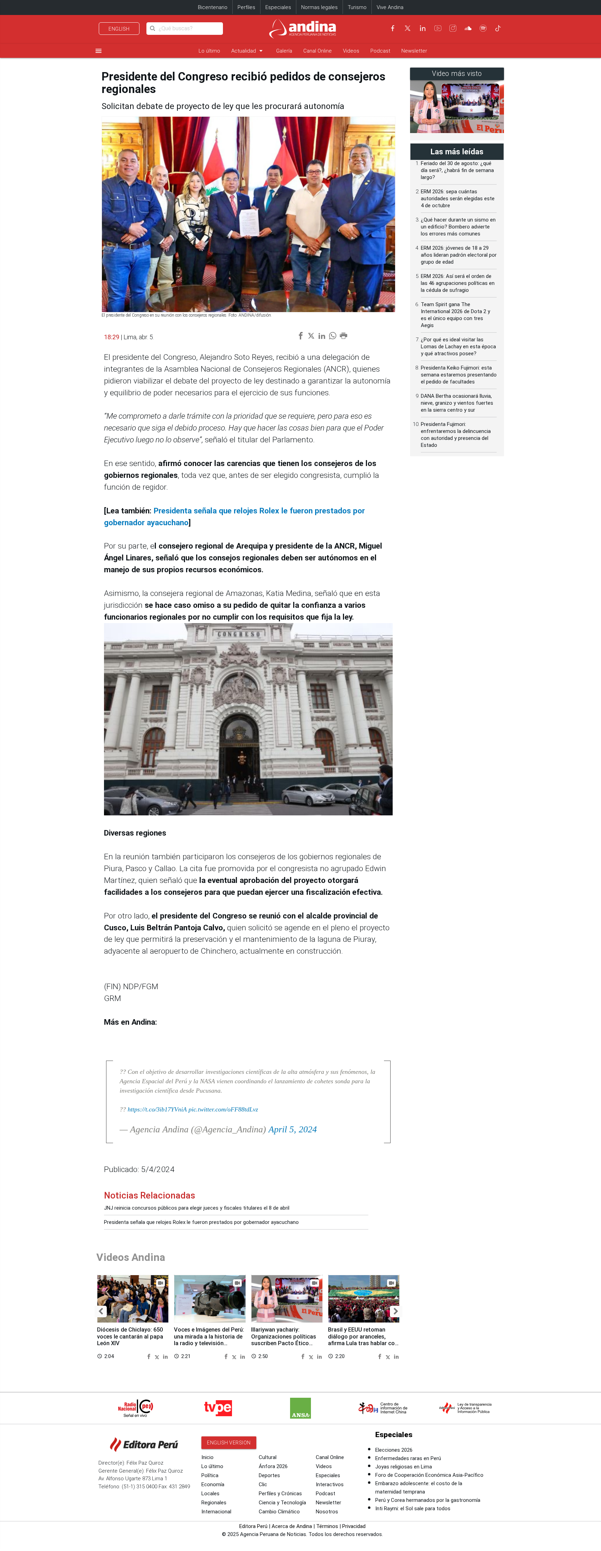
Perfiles (246, 7)
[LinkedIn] (423, 28)
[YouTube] (438, 28)
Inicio (207, 1457)
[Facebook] (393, 28)
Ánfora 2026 (273, 1466)
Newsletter (414, 51)
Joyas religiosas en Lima (403, 1467)
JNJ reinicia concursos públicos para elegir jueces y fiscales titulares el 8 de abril (196, 1208)
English (119, 29)
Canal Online (317, 51)
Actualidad (248, 51)
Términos (327, 1526)
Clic (263, 1484)
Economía (212, 1484)
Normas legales (319, 7)
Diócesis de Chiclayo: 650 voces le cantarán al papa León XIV (130, 1336)
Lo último (209, 51)
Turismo (357, 7)
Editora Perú (253, 1526)
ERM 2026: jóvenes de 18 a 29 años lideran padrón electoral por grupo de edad (459, 255)
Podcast (380, 51)
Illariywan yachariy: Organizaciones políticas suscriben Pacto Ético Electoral (283, 1340)
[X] (408, 28)
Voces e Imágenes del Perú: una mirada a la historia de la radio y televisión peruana (209, 1340)
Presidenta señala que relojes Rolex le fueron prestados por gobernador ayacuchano (201, 1222)
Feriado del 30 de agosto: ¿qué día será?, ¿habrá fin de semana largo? (457, 170)
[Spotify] (483, 28)
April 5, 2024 (293, 1129)
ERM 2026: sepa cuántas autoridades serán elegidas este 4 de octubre (458, 198)
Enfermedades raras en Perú (408, 1458)
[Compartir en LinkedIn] (165, 1356)
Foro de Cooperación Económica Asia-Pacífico (429, 1475)
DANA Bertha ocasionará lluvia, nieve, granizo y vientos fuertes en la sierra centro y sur (457, 403)
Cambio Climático (279, 1512)
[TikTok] (498, 28)
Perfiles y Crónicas (280, 1493)
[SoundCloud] (468, 28)
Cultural (268, 1457)
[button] (101, 1311)
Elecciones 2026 (393, 1450)
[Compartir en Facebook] (149, 1356)
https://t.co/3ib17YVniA (157, 1109)
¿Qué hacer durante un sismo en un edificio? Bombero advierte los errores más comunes (458, 227)
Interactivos (330, 1484)
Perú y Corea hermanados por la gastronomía (427, 1500)
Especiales (278, 7)
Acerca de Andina (292, 1526)
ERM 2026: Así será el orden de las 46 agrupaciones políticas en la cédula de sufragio (458, 283)
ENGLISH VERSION (229, 1442)
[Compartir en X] (158, 1356)
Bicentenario (212, 7)
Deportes (269, 1475)
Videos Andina (130, 1257)
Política (209, 1475)
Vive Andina (390, 7)
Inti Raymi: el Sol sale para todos (412, 1508)
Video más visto (457, 74)
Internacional (216, 1512)
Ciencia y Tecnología (282, 1502)
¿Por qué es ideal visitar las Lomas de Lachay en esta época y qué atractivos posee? (458, 346)
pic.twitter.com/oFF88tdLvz (223, 1109)
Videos (351, 51)
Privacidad (354, 1526)
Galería (284, 51)
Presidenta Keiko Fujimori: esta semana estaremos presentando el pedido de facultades (459, 375)
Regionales (213, 1502)
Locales (210, 1493)
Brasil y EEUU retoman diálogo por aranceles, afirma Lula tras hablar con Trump (363, 1340)
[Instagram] (453, 28)
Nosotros (327, 1512)
